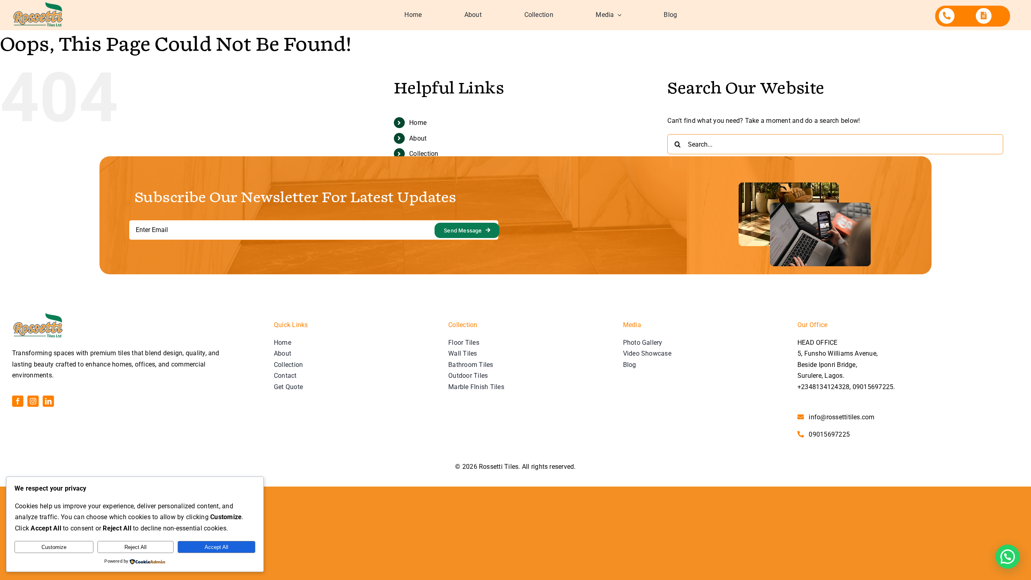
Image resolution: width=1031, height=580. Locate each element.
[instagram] (33, 401)
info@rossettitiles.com (841, 417)
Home (417, 122)
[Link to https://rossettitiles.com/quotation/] (984, 16)
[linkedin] (48, 401)
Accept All (216, 547)
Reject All (135, 547)
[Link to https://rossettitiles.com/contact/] (946, 16)
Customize (53, 547)
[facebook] (17, 401)
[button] (1008, 557)
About (417, 138)
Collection (423, 153)
